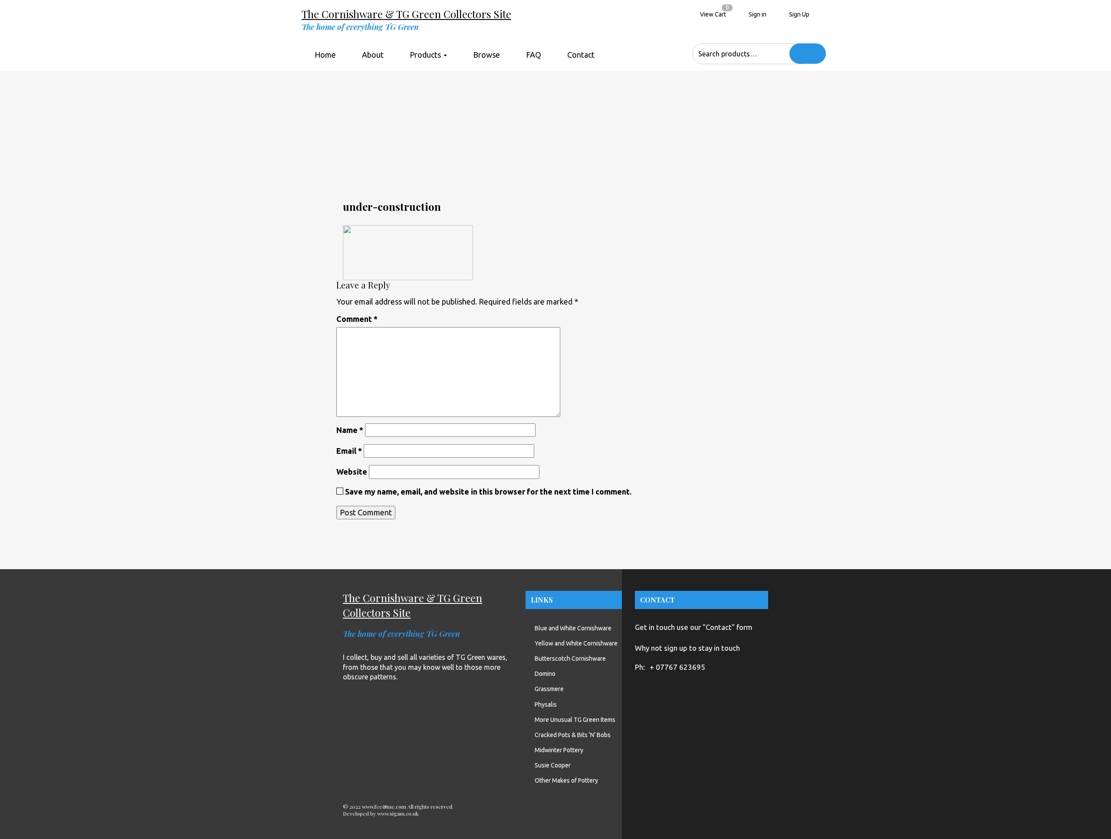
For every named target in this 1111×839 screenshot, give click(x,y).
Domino (545, 673)
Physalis (546, 704)
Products (426, 54)
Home (325, 54)
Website (351, 471)
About (373, 54)
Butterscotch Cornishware (570, 658)
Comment (357, 319)
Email (349, 450)
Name (349, 430)
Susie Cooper (553, 765)
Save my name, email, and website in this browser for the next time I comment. (488, 491)
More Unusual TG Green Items (575, 719)
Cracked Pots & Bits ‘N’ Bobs (573, 734)
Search (807, 53)
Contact (581, 54)
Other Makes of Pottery (566, 780)
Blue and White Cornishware (573, 628)
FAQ (533, 54)
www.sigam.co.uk (397, 813)
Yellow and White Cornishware (576, 643)
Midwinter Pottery (559, 750)
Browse (486, 54)
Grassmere (549, 688)
